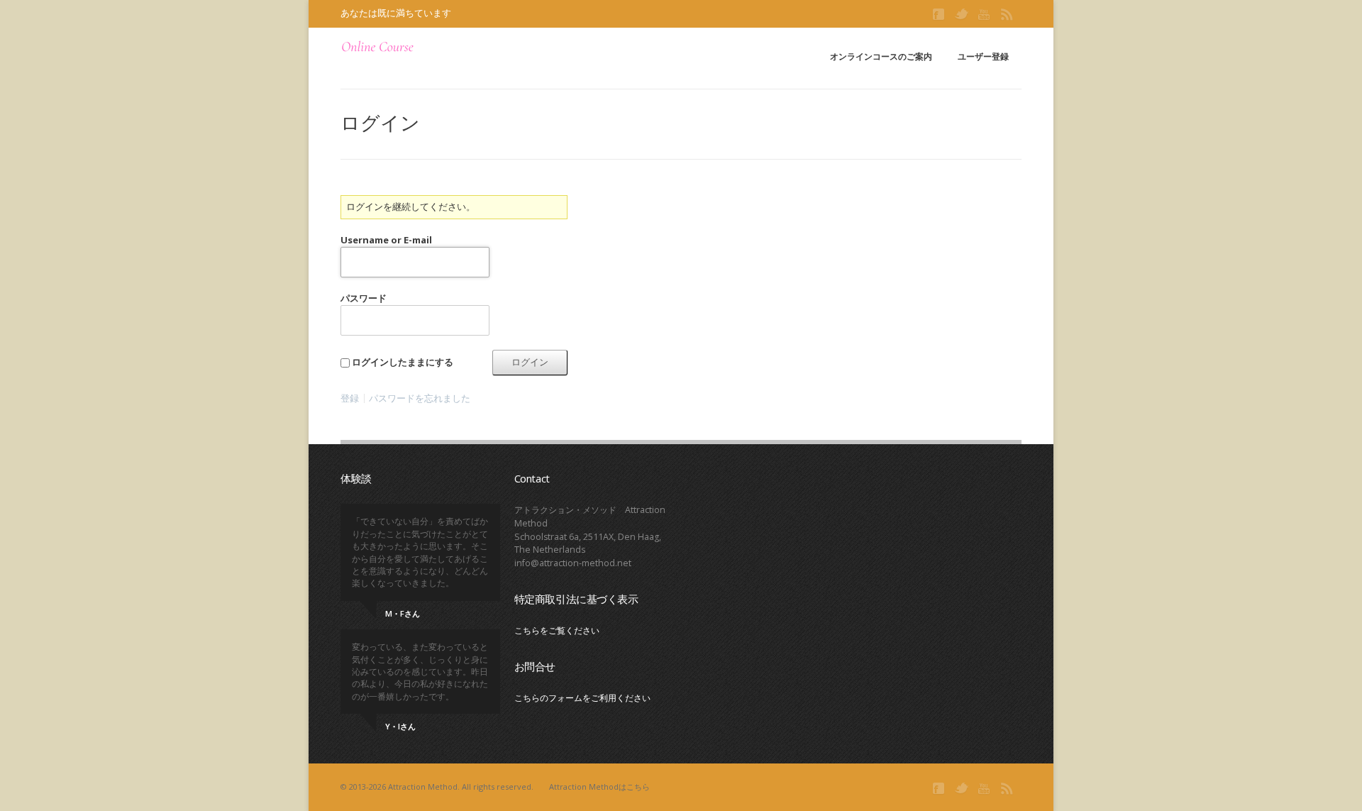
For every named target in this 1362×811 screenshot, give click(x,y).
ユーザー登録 (983, 56)
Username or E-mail (386, 239)
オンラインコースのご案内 (881, 56)
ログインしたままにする (402, 361)
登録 (349, 398)
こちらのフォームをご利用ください (582, 698)
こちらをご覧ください (556, 630)
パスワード (363, 298)
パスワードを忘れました (419, 398)
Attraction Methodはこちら (599, 786)
